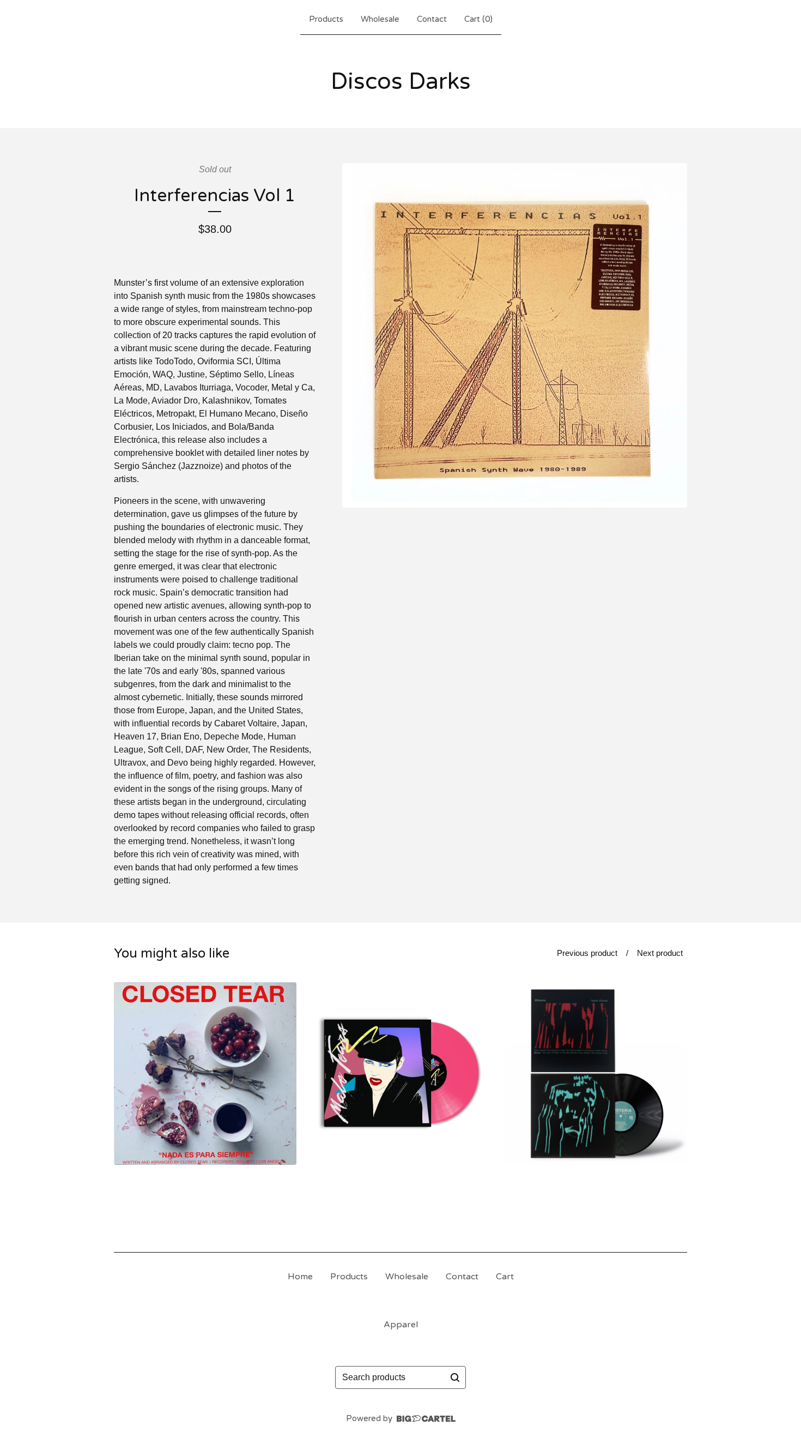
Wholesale (380, 19)
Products (326, 19)
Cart (505, 1276)
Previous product (587, 953)
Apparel (401, 1324)
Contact (432, 19)
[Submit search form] (455, 1377)
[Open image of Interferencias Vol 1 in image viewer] (514, 335)
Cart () (478, 19)
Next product (660, 953)
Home (300, 1276)
